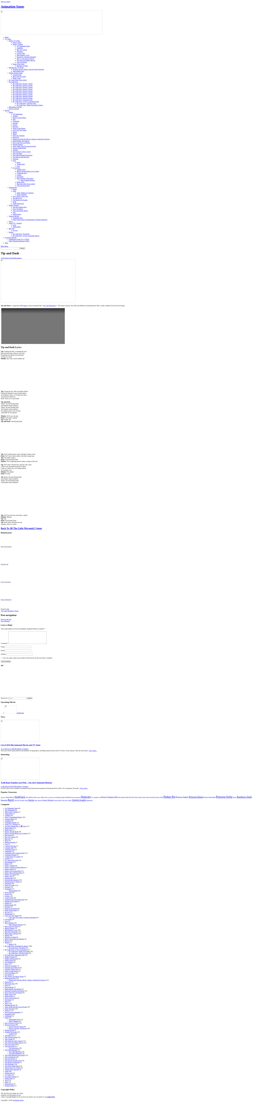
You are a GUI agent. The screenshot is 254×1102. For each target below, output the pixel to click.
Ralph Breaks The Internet (21, 141)
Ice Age (15, 230)
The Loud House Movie (20, 211)
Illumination (8, 914)
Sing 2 (11, 221)
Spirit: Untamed (22, 194)
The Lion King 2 (14, 1048)
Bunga (35, 797)
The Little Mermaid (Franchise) (22, 155)
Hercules (15, 127)
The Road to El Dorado (20, 200)
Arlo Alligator (29, 797)
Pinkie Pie (169, 796)
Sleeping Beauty (18, 144)
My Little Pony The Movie (21, 234)
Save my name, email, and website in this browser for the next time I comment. (27, 658)
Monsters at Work (22, 66)
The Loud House (10, 1057)
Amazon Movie (10, 819)
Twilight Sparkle (79, 800)
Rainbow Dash (244, 796)
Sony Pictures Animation (12, 1012)
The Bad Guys (17, 198)
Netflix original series (11, 958)
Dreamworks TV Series (16, 67)
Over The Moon (18, 209)
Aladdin (15, 116)
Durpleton (68, 797)
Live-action (16, 168)
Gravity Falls (21, 53)
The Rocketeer (9, 1064)
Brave (18, 162)
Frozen (15, 125)
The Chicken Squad (11, 1037)
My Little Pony (13, 82)
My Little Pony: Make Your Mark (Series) (30, 105)
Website (3, 654)
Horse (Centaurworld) (109, 797)
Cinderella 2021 (18, 218)
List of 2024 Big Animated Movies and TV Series (20, 745)
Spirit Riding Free (18, 71)
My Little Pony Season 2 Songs (23, 85)
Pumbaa (235, 797)
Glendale (96, 797)
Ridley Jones (17, 78)
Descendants (9, 862)
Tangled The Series (11, 1032)
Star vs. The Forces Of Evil (25, 59)
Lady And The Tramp (19, 130)
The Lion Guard (10, 1044)
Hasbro (11, 232)
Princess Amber (182, 797)
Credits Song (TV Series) (13, 857)
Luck (14, 225)
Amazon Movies (14, 216)
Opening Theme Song (12, 969)
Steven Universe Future (16, 1026)
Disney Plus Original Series (13, 873)
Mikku (147, 797)
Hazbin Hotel (9, 905)
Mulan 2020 (20, 182)
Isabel (119, 797)
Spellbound (8, 1016)
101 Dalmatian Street (23, 46)
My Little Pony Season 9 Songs (23, 98)
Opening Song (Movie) (12, 967)
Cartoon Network (10, 846)
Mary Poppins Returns (28, 180)
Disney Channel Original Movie (15, 867)
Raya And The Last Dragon (21, 143)
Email (2, 650)
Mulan (15, 134)
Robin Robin (9, 996)
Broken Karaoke (10, 842)
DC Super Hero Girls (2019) (18, 80)
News (6, 964)
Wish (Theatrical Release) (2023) (19, 241)
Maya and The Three (19, 76)
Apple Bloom (10, 797)
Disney (11, 112)
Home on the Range (19, 128)
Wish (6, 1082)
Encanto (15, 123)
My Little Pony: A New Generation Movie (26, 236)
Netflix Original (14, 205)
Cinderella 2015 (22, 173)
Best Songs (8, 835)
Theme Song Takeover (12, 1069)
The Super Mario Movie (12, 1066)
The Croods (8, 1039)
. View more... (92, 750)
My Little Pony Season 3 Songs (23, 87)
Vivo (14, 212)
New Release (9, 962)
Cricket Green (51, 797)
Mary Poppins (138, 797)
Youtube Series (9, 1085)
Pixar (14, 160)
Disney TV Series (14, 41)
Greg (99, 797)
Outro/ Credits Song (11, 971)
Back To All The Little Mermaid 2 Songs (21, 528)
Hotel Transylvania (11, 910)
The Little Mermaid (11, 1050)
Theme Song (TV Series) (13, 1068)
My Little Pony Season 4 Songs (23, 89)
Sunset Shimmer (48, 800)
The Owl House (22, 62)
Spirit (14, 191)
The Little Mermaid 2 (49, 305)
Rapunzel (4, 800)
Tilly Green (64, 800)
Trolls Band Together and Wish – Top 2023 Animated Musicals (26, 783)
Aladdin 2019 (21, 169)
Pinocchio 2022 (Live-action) (26, 184)
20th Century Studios (11, 812)
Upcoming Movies (10, 237)
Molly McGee (156, 797)
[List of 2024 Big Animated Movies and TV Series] (20, 741)
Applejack (19, 796)
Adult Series (9, 814)
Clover (46, 797)
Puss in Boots (9, 987)
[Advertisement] (60, 375)
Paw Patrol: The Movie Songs (14, 976)
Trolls (14, 202)
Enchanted (20, 177)
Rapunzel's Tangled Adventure (14, 991)
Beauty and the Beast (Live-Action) (28, 171)
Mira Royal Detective (11, 932)
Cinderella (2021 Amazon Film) (15, 853)
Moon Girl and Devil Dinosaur (14, 939)
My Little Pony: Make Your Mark (19, 951)
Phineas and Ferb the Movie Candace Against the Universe (31, 139)
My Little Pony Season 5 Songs (23, 91)
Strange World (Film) (19, 148)
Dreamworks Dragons (12, 880)
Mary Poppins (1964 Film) (25, 178)
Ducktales (20, 51)
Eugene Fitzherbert (76, 797)
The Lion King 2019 (23, 186)
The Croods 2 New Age (20, 196)
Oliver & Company (19, 135)
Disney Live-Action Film (13, 871)
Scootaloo (22, 800)
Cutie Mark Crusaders (60, 797)
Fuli (92, 797)
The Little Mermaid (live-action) (15, 1055)
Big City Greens (22, 50)
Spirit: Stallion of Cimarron (25, 193)
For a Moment (5, 621)
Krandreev (18, 258)
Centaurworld (17, 75)
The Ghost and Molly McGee (26, 60)
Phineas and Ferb (10, 978)
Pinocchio (16, 137)
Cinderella (16, 121)
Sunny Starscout (38, 800)
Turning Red (21, 164)
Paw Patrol (8, 975)
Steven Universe (14, 109)
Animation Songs (12, 6)
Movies (7, 110)
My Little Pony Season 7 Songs (23, 94)
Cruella (19, 175)
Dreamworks (13, 187)
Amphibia (20, 48)
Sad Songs (8, 1000)
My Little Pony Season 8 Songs (23, 96)
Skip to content (5, 1)
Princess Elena (196, 797)
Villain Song (9, 1078)
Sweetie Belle (58, 800)
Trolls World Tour (18, 203)
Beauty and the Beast (19, 118)
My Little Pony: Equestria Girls (22, 100)
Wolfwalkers (17, 227)
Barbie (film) (9, 828)
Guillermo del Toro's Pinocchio (14, 899)
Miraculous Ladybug (15, 107)
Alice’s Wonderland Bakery (13, 817)
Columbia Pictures (10, 855)
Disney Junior (17, 42)
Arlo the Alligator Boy (20, 207)
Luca (18, 166)
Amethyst (3, 797)
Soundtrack (8, 1014)
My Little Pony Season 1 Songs (23, 84)
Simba (26, 800)
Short (6, 1001)
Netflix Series (9, 960)
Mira (151, 797)
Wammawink (89, 800)
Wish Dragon (17, 214)
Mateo (144, 797)
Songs (16, 611)
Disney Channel (18, 44)
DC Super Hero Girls (11, 860)
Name (3, 647)
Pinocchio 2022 (10, 984)
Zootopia (15, 159)
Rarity (11, 799)
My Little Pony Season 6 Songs (23, 93)
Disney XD (8, 876)
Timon (69, 800)
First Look (8, 892)
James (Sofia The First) (127, 797)
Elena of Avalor (10, 885)
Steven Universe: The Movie (18, 1028)
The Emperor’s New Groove (22, 152)
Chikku (42, 797)
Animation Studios (10, 822)
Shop (6, 243)
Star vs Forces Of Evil (12, 1023)
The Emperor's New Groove (14, 1041)
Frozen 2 (7, 896)
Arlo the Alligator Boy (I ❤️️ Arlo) (15, 826)
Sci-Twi (17, 800)
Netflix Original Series (16, 73)
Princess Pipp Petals (209, 797)
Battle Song (8, 830)
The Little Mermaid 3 (15, 1053)
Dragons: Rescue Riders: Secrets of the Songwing (28, 69)
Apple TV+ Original (15, 223)
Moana (15, 132)
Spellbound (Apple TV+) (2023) (19, 239)
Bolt (14, 119)
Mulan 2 (11, 944)
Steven (31, 800)
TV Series (8, 39)
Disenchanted (13, 891)
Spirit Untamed (13, 1021)
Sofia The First (9, 1009)
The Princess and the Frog (21, 157)
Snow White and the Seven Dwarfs (16, 1007)
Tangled (15, 150)
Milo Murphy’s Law (23, 55)
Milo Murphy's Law (11, 930)
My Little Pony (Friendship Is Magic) (16, 946)
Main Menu (4, 246)
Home (7, 37)
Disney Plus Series (18, 64)
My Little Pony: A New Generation (16, 950)
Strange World (9, 1030)
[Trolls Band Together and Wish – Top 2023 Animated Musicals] (20, 779)
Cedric (38, 797)
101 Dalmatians (18, 114)
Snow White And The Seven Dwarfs (24, 146)
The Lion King (17, 153)
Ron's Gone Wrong (11, 998)
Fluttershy (86, 796)
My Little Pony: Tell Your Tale (26, 103)
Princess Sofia (224, 796)
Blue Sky (12, 228)
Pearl (161, 797)
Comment (4, 643)
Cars (6, 844)
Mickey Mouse (9, 928)
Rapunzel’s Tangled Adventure (26, 57)
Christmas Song (10, 849)
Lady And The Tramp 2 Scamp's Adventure (22, 917)
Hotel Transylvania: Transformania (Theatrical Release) (30, 220)
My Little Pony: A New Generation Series (26, 101)
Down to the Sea (6, 619)
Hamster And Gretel (11, 901)
